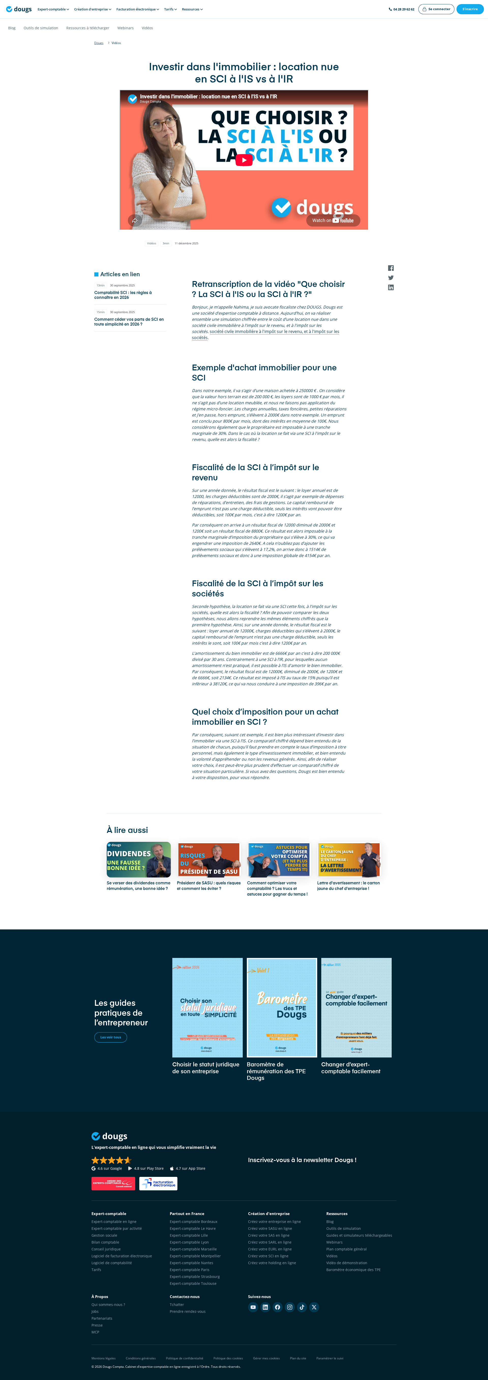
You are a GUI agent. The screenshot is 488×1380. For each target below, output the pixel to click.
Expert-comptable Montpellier (195, 1255)
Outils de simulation (41, 27)
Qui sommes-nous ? (108, 1304)
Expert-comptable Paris (189, 1269)
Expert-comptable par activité (117, 1228)
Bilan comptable (105, 1242)
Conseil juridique (106, 1249)
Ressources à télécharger (87, 27)
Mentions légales (104, 1358)
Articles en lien (120, 274)
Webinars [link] (334, 1242)
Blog (12, 27)
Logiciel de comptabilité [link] (112, 1262)
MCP (95, 1332)
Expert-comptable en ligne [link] (114, 1221)
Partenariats (102, 1318)
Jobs (95, 1311)
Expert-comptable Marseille (193, 1249)
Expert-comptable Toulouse (193, 1283)
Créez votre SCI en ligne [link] (268, 1255)
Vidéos (147, 27)
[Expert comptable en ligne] (19, 9)
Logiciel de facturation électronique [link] (122, 1255)
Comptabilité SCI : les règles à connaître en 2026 (123, 295)
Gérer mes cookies (266, 1358)
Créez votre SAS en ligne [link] (268, 1235)
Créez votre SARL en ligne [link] (270, 1242)
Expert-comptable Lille (189, 1235)
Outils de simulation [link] (343, 1228)
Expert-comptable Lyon (189, 1242)
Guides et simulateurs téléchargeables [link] (359, 1235)
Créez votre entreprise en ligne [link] (274, 1221)
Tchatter (177, 1304)
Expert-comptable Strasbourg (195, 1276)
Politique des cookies (228, 1358)
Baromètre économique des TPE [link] (353, 1269)
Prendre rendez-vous (188, 1311)
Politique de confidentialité (184, 1358)
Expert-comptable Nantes (191, 1262)
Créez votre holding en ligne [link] (272, 1262)
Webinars (125, 27)
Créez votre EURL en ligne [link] (270, 1249)
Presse (97, 1325)
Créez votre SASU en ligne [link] (270, 1228)
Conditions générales (141, 1358)
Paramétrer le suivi (329, 1358)
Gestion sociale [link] (104, 1235)
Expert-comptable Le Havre (193, 1228)
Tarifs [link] (96, 1269)
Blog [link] (330, 1221)
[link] (436, 9)
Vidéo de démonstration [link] (346, 1262)
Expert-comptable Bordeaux (193, 1221)
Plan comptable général (346, 1249)
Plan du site (298, 1358)
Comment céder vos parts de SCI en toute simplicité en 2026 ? (129, 322)
